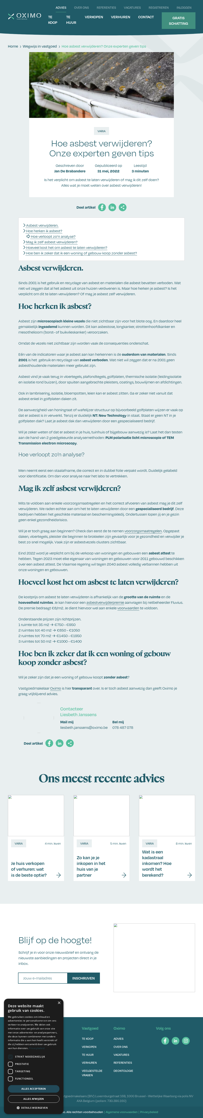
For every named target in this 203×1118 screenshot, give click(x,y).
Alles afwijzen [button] (33, 1099)
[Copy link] (122, 207)
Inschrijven (83, 978)
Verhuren (120, 16)
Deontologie (123, 1070)
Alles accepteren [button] (33, 1088)
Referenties (106, 8)
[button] (33, 1107)
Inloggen (184, 8)
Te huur (71, 19)
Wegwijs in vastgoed (40, 46)
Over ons (81, 8)
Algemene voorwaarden (122, 1112)
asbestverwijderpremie (105, 602)
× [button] (58, 1002)
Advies (61, 8)
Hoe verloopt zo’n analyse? (53, 236)
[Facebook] (165, 1041)
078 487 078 (122, 727)
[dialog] (33, 1056)
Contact (146, 16)
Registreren (159, 8)
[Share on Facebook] (102, 207)
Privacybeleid (149, 1112)
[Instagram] (186, 1041)
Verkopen (94, 16)
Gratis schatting (178, 20)
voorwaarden (128, 608)
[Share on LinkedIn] (112, 207)
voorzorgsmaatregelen (143, 531)
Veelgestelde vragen (92, 1073)
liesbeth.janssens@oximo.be (84, 727)
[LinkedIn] (175, 1041)
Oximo (55, 688)
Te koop (52, 19)
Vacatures (132, 8)
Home (13, 46)
